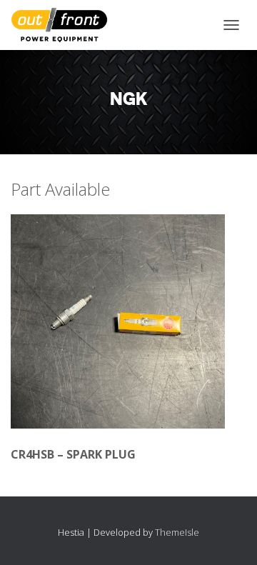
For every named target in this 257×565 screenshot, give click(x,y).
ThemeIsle (177, 532)
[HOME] (65, 25)
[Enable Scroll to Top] (229, 536)
